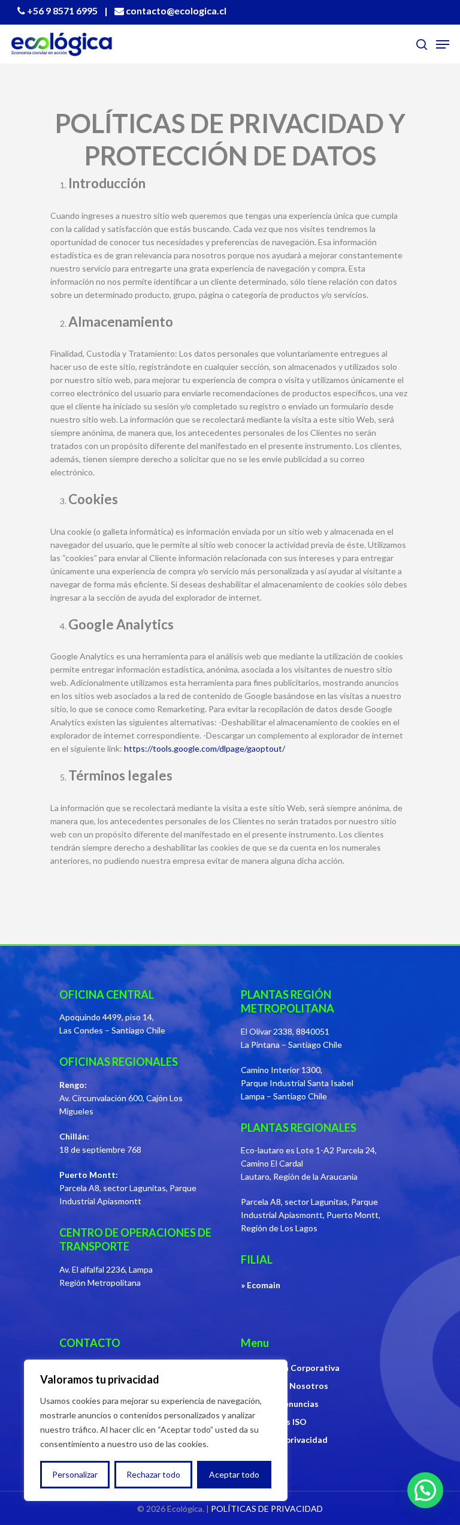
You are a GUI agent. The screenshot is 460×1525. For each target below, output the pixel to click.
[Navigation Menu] (442, 44)
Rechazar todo (153, 1474)
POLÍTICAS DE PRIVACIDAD (267, 1508)
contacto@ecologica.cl (176, 10)
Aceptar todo (234, 1474)
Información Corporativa (290, 1368)
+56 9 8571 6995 (62, 10)
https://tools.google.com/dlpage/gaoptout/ (204, 748)
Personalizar (75, 1474)
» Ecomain (260, 1285)
